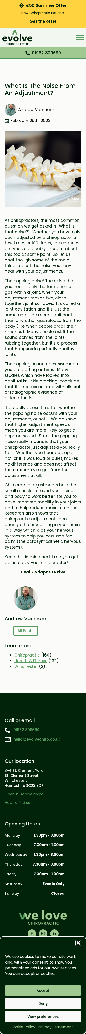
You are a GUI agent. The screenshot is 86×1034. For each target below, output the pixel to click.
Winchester (26, 666)
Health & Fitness (30, 661)
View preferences (43, 1016)
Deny (43, 1003)
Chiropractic (27, 655)
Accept (43, 990)
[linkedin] (54, 933)
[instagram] (43, 933)
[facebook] (32, 933)
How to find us (17, 802)
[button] (78, 943)
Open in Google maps (24, 794)
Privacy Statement (55, 1027)
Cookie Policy (23, 1027)
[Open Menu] (80, 37)
